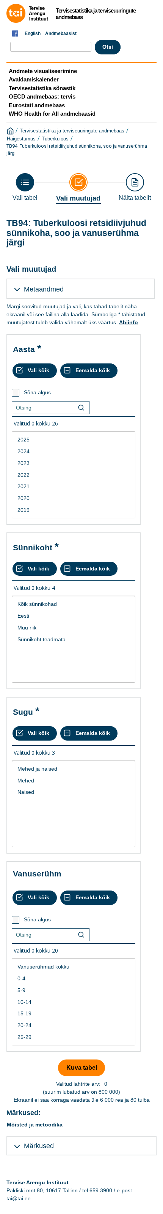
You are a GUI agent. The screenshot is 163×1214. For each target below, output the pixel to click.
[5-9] (73, 990)
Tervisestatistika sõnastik (42, 88)
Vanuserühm (37, 873)
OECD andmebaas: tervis (42, 96)
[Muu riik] (73, 628)
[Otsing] (81, 407)
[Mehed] (73, 781)
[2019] (73, 510)
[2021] (73, 486)
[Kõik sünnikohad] (73, 604)
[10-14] (73, 1002)
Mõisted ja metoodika (35, 1125)
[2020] (73, 498)
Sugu (23, 711)
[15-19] (73, 1014)
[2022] (73, 475)
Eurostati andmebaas (37, 105)
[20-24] (73, 1025)
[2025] (73, 440)
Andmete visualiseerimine (43, 71)
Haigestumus (21, 139)
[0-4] (73, 979)
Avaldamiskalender (34, 79)
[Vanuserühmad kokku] (73, 967)
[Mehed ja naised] (73, 769)
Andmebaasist (61, 33)
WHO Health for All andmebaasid (52, 113)
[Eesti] (73, 616)
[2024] (73, 451)
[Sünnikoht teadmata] (73, 639)
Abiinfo (128, 322)
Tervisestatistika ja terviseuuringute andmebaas (72, 131)
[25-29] (73, 1037)
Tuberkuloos (55, 139)
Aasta (24, 349)
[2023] (73, 463)
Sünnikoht (32, 547)
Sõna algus (37, 392)
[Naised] (73, 792)
